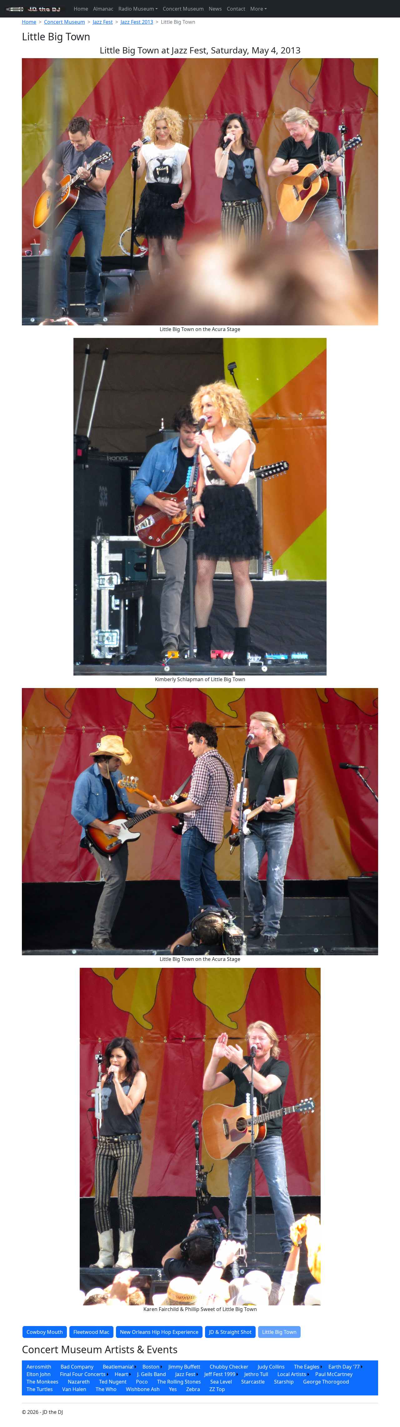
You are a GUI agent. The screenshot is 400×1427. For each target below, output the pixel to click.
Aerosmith (39, 1366)
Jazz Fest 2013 (137, 21)
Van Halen (74, 1389)
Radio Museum (136, 8)
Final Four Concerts (83, 1374)
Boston (150, 1366)
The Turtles (40, 1389)
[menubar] (200, 1378)
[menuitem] (39, 1366)
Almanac (103, 8)
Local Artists (292, 1374)
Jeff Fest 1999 (219, 1374)
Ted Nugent (113, 1381)
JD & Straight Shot (230, 1332)
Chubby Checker (229, 1366)
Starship (284, 1381)
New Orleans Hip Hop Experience (159, 1332)
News (215, 8)
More (256, 8)
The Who (106, 1389)
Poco (142, 1381)
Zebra (193, 1389)
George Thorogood (326, 1381)
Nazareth (79, 1381)
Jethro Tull (256, 1374)
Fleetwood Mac (91, 1332)
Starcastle (253, 1381)
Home (81, 8)
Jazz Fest (103, 21)
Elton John (39, 1374)
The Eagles (306, 1366)
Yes (173, 1389)
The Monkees (42, 1381)
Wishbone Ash (143, 1389)
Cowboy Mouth (45, 1332)
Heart (121, 1374)
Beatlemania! (118, 1366)
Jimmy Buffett (184, 1366)
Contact (236, 8)
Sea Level (221, 1381)
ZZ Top (217, 1389)
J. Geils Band (151, 1374)
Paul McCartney (333, 1374)
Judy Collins (271, 1366)
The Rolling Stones (179, 1381)
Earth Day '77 (344, 1366)
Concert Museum (183, 8)
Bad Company (77, 1366)
